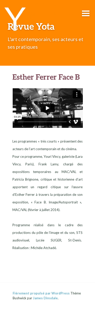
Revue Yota (31, 26)
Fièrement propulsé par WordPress (41, 293)
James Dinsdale (45, 298)
